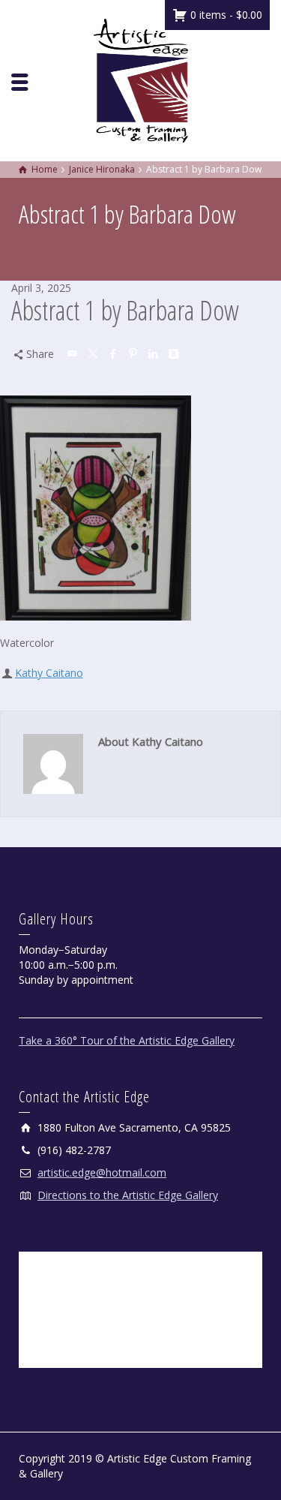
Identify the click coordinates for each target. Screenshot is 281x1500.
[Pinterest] (134, 353)
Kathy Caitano (49, 673)
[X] (94, 353)
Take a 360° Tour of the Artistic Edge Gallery (127, 1040)
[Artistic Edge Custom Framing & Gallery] (140, 79)
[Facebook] (114, 353)
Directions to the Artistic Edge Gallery (127, 1195)
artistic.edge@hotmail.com (101, 1172)
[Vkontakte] (175, 353)
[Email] (73, 353)
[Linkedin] (154, 353)
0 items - (224, 15)
